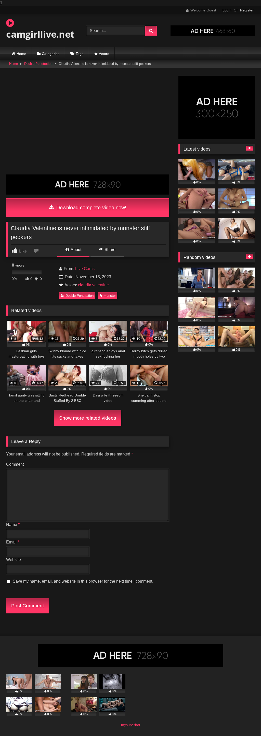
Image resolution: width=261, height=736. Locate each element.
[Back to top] (245, 722)
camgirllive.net (40, 34)
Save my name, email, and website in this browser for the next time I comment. (83, 581)
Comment (15, 464)
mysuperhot (130, 725)
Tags (79, 54)
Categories (50, 54)
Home (21, 54)
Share (109, 249)
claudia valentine (93, 285)
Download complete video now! (90, 207)
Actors (104, 54)
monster (110, 296)
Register (247, 10)
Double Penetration (38, 64)
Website (13, 559)
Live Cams (85, 269)
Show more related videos (87, 418)
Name (13, 524)
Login (227, 10)
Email (12, 542)
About (75, 249)
